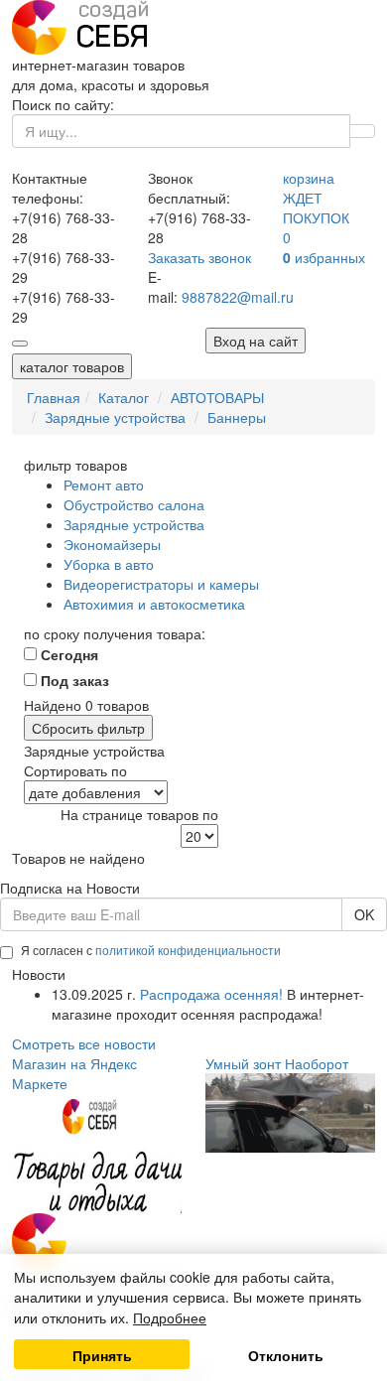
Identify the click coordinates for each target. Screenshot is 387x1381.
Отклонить (285, 1355)
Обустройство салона (134, 504)
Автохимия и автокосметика (154, 604)
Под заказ (73, 680)
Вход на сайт (255, 340)
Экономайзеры (112, 544)
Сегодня (67, 654)
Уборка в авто (109, 564)
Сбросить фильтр (88, 728)
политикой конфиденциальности (188, 949)
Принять (102, 1355)
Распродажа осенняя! (211, 994)
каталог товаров (72, 366)
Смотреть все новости (84, 1043)
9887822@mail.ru (238, 297)
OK (364, 914)
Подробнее (169, 1317)
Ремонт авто (104, 484)
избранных (324, 257)
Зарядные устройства (134, 524)
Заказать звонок (199, 257)
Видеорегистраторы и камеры (161, 584)
